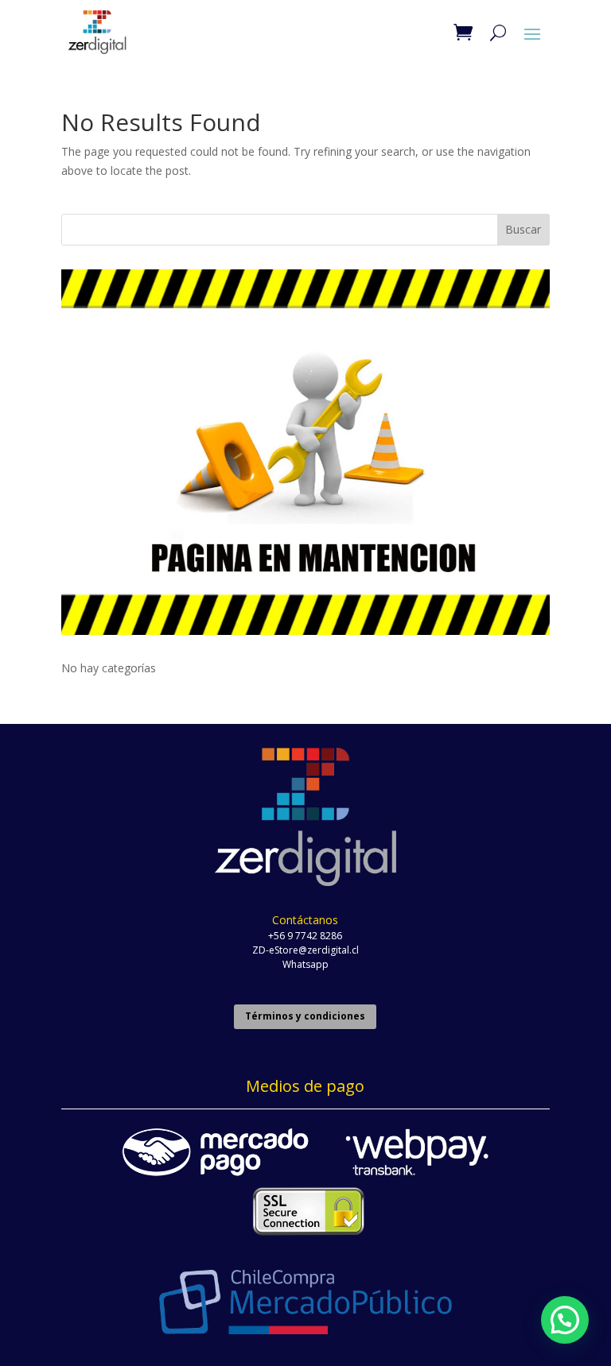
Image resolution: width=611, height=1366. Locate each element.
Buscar (523, 229)
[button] (565, 1320)
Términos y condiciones (305, 1016)
